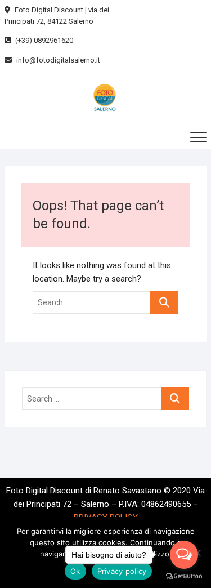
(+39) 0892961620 (43, 40)
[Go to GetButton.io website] (184, 576)
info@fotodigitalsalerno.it (57, 60)
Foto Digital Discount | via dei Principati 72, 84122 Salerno (57, 15)
